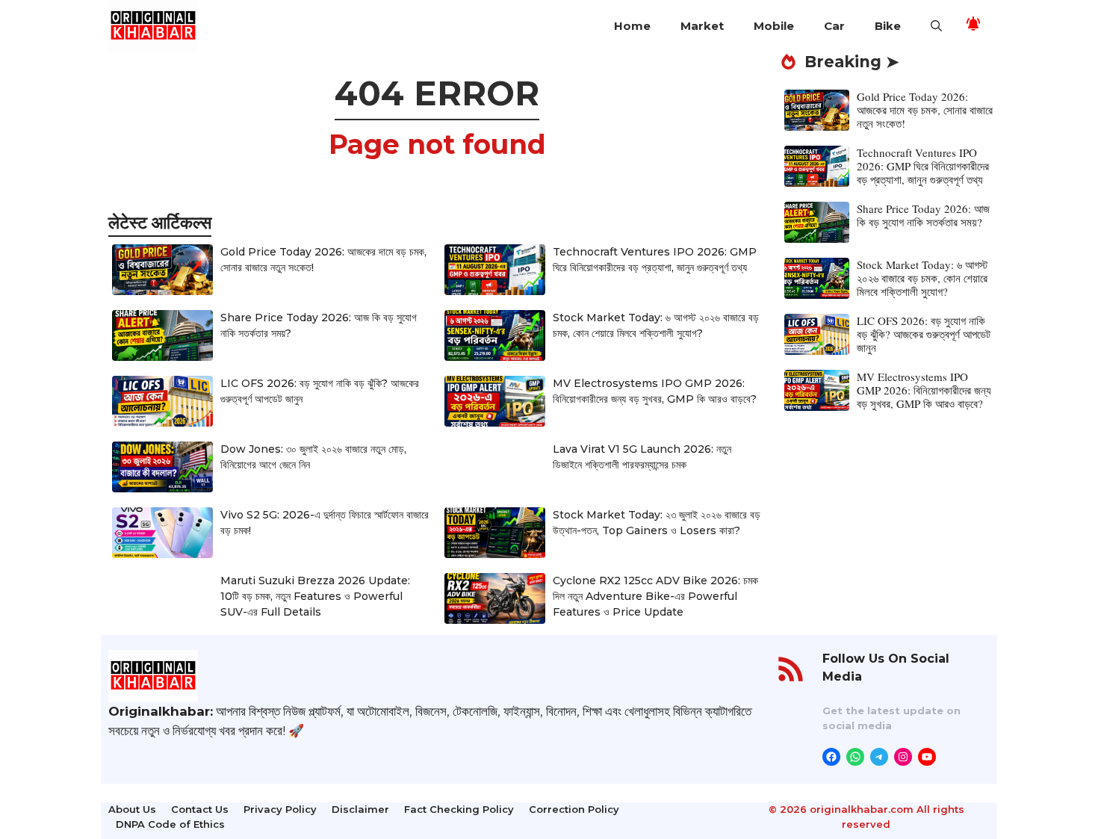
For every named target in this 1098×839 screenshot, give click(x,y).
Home (632, 26)
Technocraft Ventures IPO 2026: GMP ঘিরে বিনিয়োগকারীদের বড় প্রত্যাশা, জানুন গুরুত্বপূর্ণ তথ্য (923, 166)
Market (702, 26)
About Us (132, 809)
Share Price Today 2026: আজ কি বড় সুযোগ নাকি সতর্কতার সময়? (923, 215)
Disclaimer (360, 809)
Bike (888, 26)
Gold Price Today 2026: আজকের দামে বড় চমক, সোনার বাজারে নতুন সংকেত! (925, 110)
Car (834, 26)
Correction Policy (574, 809)
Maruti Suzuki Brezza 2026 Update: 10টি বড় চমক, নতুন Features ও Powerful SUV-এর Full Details (315, 596)
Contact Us (200, 809)
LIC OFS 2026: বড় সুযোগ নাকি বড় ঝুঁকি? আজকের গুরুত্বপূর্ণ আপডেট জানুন (923, 334)
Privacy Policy (280, 809)
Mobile (774, 26)
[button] (936, 26)
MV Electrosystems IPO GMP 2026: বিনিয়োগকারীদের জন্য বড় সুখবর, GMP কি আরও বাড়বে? (924, 390)
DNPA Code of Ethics (170, 824)
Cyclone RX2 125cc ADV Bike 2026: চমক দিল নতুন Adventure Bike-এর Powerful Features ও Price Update (655, 596)
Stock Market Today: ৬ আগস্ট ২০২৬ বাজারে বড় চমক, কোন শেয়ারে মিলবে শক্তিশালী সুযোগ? (922, 278)
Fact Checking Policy (459, 809)
